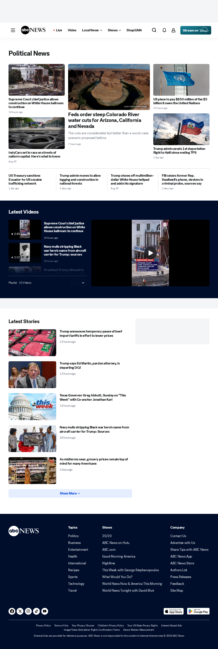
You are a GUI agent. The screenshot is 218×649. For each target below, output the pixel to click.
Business (74, 543)
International (77, 563)
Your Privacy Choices (83, 625)
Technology (76, 583)
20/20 (107, 536)
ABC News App (181, 556)
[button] (13, 30)
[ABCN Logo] (33, 30)
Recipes (73, 570)
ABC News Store (182, 563)
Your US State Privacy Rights (142, 625)
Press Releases (180, 577)
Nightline (108, 563)
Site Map (176, 590)
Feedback (177, 583)
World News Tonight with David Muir (128, 590)
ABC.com (109, 549)
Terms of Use (61, 625)
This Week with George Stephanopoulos (130, 570)
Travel (72, 590)
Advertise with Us (182, 543)
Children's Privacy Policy (111, 625)
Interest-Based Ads (171, 625)
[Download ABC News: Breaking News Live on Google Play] (198, 611)
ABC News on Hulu (115, 543)
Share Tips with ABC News (189, 549)
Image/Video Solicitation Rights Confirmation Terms (92, 630)
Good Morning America (118, 556)
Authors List (178, 570)
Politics (73, 536)
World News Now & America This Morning (132, 583)
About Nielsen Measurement (138, 630)
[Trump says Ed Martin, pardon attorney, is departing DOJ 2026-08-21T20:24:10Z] (32, 374)
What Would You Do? (117, 577)
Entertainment (78, 549)
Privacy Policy (43, 625)
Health (72, 556)
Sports (72, 577)
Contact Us (178, 536)
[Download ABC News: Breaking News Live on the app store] (174, 611)
